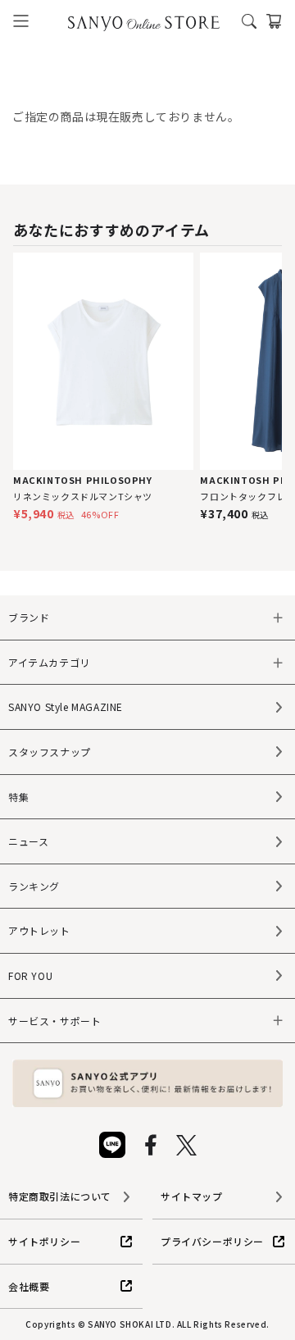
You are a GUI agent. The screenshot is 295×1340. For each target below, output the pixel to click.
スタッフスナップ (49, 752)
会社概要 (28, 1286)
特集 (18, 797)
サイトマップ (192, 1196)
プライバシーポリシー (212, 1241)
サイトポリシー (44, 1241)
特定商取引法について (59, 1196)
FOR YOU (30, 975)
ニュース (28, 841)
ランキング (34, 886)
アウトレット (39, 930)
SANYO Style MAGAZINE (65, 706)
